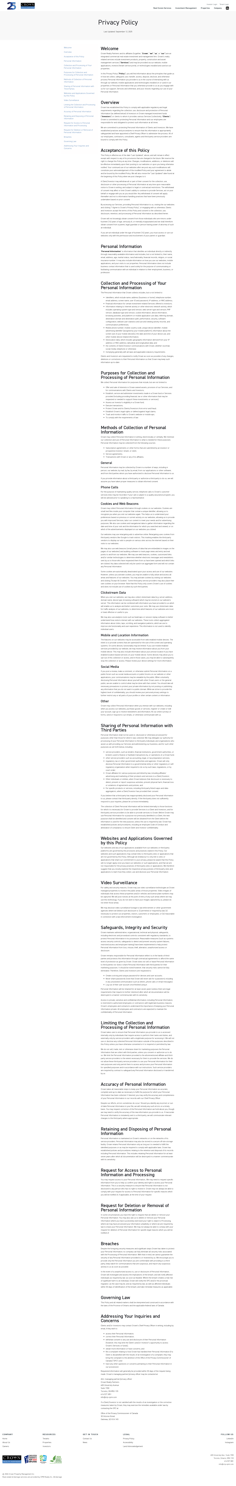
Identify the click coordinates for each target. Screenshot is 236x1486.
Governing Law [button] (70, 141)
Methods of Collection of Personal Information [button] (78, 80)
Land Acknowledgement (133, 1446)
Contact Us (87, 1438)
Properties (47, 1442)
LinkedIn (230, 1438)
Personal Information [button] (72, 61)
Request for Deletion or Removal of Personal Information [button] (78, 131)
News (85, 1442)
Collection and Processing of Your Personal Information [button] (78, 66)
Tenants (46, 1438)
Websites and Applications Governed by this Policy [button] (79, 94)
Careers (5, 1446)
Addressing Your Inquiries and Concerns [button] (76, 147)
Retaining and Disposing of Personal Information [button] (79, 117)
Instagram (229, 1442)
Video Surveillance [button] (71, 100)
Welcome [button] (68, 47)
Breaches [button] (68, 137)
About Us (6, 1442)
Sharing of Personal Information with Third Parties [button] (79, 87)
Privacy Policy (128, 1438)
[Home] (21, 5)
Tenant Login (224, 4)
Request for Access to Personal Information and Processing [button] (77, 124)
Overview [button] (68, 52)
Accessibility (128, 1442)
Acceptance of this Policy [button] (74, 56)
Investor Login (212, 4)
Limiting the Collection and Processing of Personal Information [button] (79, 105)
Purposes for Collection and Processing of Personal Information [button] (78, 73)
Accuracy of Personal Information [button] (77, 111)
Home (4, 1438)
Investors (47, 1446)
